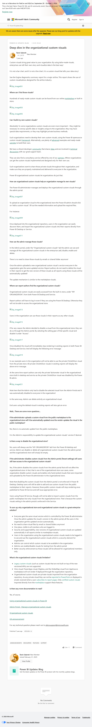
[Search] (68, 19)
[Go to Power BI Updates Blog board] (14, 670)
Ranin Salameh (21, 53)
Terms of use (75, 717)
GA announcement (17, 619)
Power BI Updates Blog (16, 26)
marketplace (69, 98)
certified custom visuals (71, 580)
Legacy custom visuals (22, 563)
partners (61, 158)
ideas (53, 149)
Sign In (81, 19)
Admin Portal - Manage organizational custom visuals (30, 607)
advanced (55, 140)
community (36, 149)
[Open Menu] (83, 25)
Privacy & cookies (63, 717)
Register (74, 19)
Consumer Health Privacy (30, 722)
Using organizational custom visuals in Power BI (28, 601)
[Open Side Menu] (8, 19)
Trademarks (86, 717)
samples (13, 143)
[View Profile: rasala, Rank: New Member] (12, 55)
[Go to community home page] (25, 19)
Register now (7, 11)
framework (26, 140)
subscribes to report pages (46, 580)
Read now (46, 33)
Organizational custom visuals (21, 613)
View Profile (26, 661)
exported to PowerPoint (61, 577)
